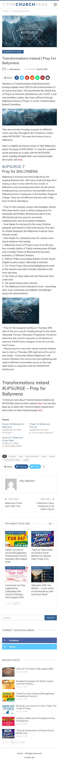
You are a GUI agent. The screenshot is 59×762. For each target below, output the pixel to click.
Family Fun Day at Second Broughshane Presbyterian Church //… (35, 694)
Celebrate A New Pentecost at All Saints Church (45, 506)
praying (52, 456)
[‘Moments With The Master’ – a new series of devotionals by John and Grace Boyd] (42, 574)
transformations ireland (12, 460)
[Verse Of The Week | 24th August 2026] (8, 672)
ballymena (12, 456)
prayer (44, 456)
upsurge (26, 460)
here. (20, 159)
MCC (29, 757)
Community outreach (13, 52)
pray (20, 456)
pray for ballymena (32, 456)
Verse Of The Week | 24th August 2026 (34, 668)
